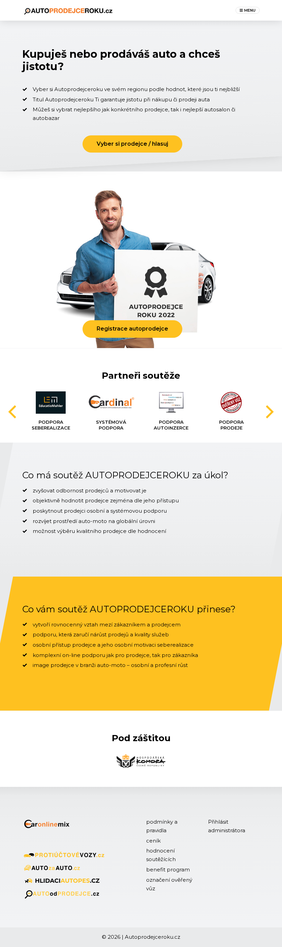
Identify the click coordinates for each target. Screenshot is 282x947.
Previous (12, 412)
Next (269, 411)
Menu (250, 10)
